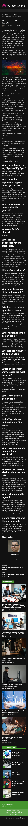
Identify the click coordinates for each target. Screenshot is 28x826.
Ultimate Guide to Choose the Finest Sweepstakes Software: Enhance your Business (14, 726)
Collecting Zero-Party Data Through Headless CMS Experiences (14, 674)
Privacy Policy (16, 811)
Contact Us (13, 814)
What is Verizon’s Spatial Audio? (7, 774)
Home (9, 811)
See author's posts (14, 559)
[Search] (24, 10)
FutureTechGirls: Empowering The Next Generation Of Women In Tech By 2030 (14, 621)
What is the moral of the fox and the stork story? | (13, 574)
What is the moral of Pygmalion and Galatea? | (13, 567)
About (20, 812)
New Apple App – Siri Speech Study (7, 764)
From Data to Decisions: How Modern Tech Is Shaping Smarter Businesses (14, 700)
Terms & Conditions (11, 812)
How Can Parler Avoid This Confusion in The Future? (7, 754)
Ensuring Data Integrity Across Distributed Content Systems (14, 647)
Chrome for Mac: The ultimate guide (7, 793)
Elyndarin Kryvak (8, 609)
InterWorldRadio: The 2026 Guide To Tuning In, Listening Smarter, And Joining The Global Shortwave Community (14, 593)
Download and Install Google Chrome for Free (7, 783)
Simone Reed (7, 25)
